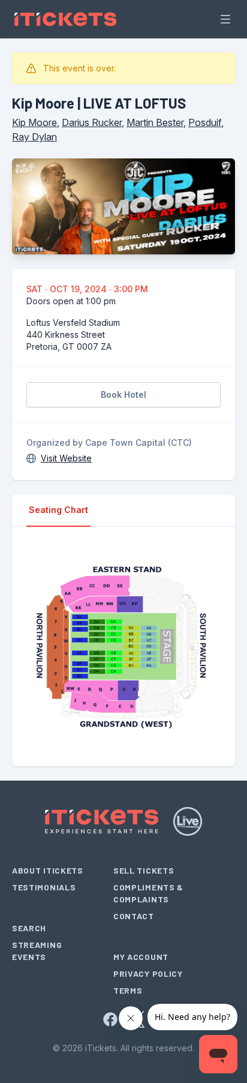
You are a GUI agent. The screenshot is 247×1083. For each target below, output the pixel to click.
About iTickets (47, 870)
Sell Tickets (143, 870)
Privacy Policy (148, 973)
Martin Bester (154, 122)
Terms (128, 990)
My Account (140, 957)
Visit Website (66, 458)
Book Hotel (123, 394)
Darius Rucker (92, 122)
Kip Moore (34, 122)
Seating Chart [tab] (58, 510)
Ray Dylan (34, 137)
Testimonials (44, 887)
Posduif (204, 122)
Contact (133, 916)
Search (29, 928)
